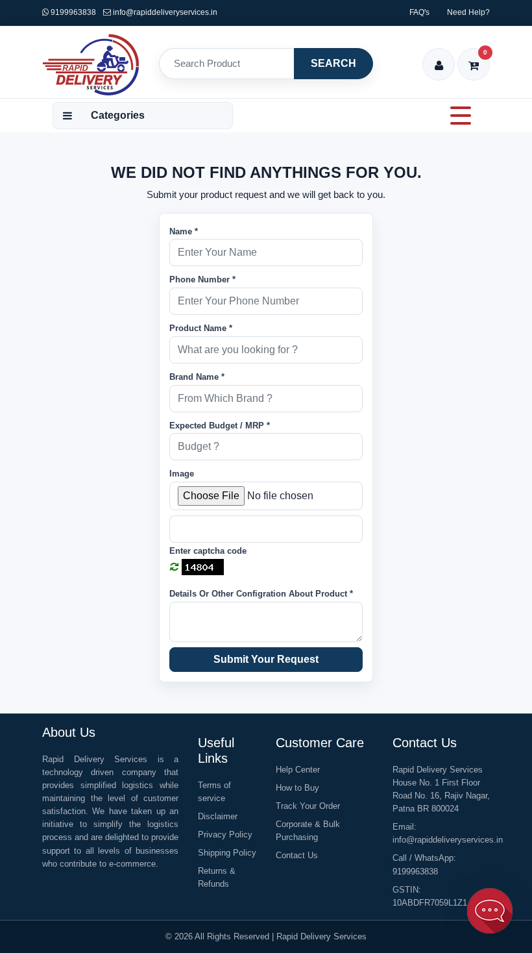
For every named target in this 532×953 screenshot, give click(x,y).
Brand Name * (196, 377)
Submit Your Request (266, 659)
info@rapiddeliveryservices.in (165, 12)
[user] (439, 57)
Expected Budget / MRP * (219, 425)
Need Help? (468, 12)
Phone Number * (202, 279)
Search (333, 63)
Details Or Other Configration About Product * (261, 594)
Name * (183, 231)
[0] (474, 57)
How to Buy (297, 788)
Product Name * (200, 328)
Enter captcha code (208, 551)
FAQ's (419, 12)
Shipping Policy (227, 853)
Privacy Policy (225, 834)
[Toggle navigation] (460, 115)
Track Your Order (308, 806)
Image (181, 473)
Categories (118, 115)
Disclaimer (217, 816)
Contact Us (297, 855)
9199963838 (72, 12)
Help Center (298, 769)
